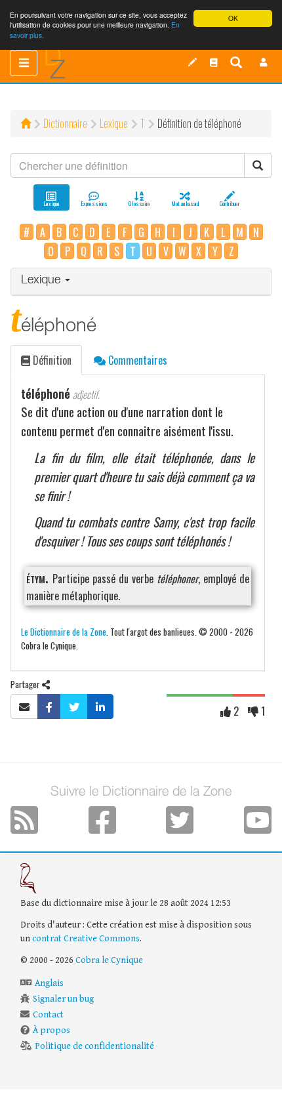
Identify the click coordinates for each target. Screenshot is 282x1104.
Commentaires (136, 360)
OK (233, 18)
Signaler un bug (63, 999)
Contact (48, 1015)
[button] (263, 62)
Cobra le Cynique (109, 960)
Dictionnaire (65, 123)
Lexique (114, 123)
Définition (50, 360)
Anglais (49, 983)
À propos (51, 1030)
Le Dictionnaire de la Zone (63, 631)
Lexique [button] (42, 281)
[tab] (141, 281)
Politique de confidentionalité (94, 1046)
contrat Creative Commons (86, 938)
